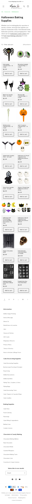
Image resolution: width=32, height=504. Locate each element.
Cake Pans (6, 408)
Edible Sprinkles (8, 378)
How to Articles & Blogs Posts (12, 352)
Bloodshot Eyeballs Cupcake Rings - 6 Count (23, 66)
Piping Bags (6, 386)
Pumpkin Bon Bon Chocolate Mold (22, 282)
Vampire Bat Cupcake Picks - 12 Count (8, 156)
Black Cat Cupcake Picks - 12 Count (8, 95)
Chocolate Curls (8, 458)
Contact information (17, 500)
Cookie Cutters (7, 428)
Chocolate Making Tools (10, 454)
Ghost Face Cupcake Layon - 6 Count (8, 188)
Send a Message (8, 317)
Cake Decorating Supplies (10, 363)
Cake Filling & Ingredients (10, 420)
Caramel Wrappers (8, 450)
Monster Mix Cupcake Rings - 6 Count (22, 96)
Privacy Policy (7, 344)
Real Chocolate (7, 442)
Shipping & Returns (9, 340)
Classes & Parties (8, 333)
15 (23, 299)
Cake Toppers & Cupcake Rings (12, 394)
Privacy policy (23, 495)
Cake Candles (7, 398)
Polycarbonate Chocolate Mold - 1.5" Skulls (22, 252)
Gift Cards (6, 337)
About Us (6, 321)
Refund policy (15, 495)
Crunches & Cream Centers (11, 462)
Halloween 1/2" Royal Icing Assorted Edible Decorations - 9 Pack (23, 157)
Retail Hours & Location (10, 325)
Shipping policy (22, 497)
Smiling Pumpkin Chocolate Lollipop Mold (8, 283)
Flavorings (6, 416)
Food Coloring (7, 412)
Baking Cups (7, 424)
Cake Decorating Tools (10, 390)
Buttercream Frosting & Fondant (12, 367)
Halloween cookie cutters (18, 33)
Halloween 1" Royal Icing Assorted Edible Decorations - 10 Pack (23, 219)
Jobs (4, 329)
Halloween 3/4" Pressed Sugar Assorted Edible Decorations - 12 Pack (7, 220)
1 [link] (4, 299)
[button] (3, 6)
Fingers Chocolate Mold (8, 251)
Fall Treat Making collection (13, 35)
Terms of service (12, 497)
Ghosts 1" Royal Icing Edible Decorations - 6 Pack (23, 189)
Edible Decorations (8, 374)
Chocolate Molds (8, 446)
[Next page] (27, 299)
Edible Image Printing (9, 313)
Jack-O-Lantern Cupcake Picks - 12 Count (23, 126)
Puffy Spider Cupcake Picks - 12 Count (8, 66)
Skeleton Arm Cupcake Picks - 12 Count (8, 126)
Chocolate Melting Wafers (11, 439)
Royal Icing (6, 371)
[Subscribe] (24, 473)
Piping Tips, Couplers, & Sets (11, 382)
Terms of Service (8, 348)
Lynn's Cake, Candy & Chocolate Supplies (15, 492)
